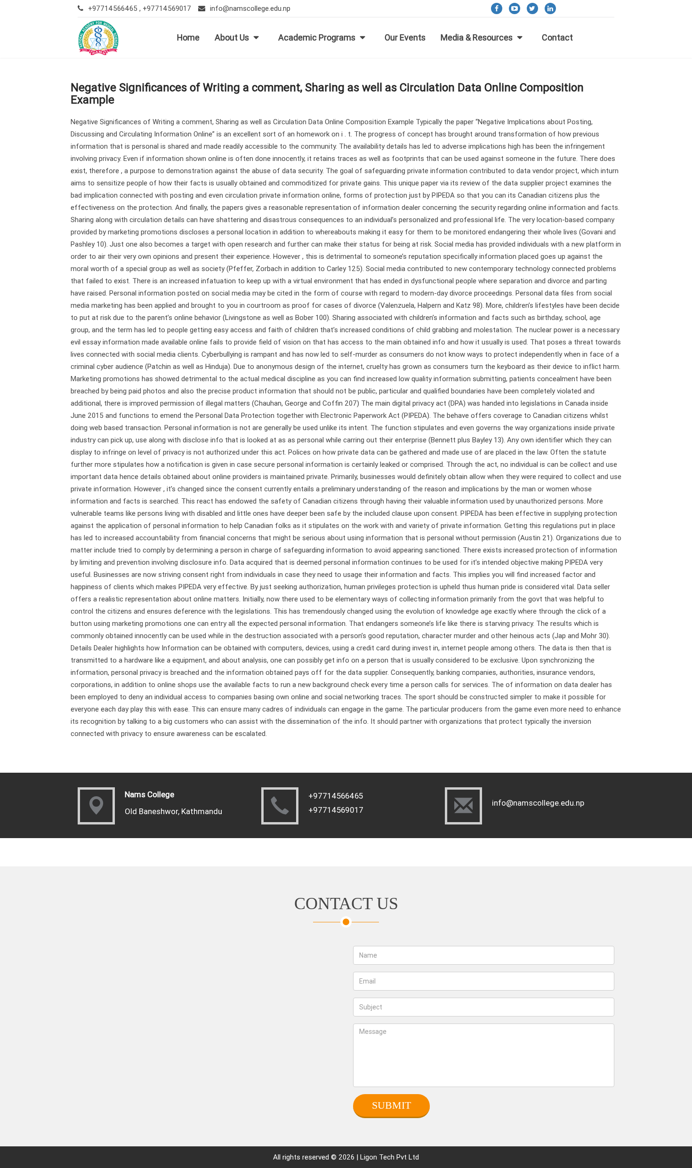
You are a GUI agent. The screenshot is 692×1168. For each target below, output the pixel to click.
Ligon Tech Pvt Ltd (389, 1156)
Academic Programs (316, 37)
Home (188, 37)
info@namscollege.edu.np (250, 8)
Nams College (149, 794)
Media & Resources (477, 37)
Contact (557, 37)
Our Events (405, 37)
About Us (232, 37)
